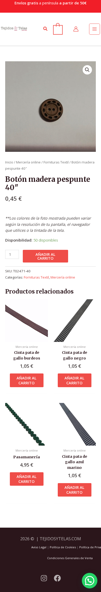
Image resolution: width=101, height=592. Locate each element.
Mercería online (28, 162)
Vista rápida (26, 337)
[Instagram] (43, 578)
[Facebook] (57, 578)
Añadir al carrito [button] (27, 380)
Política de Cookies (63, 547)
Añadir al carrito (45, 256)
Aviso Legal (38, 547)
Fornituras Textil (56, 162)
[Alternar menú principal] (94, 29)
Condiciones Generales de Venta (70, 558)
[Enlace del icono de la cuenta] (76, 29)
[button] (45, 29)
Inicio (9, 162)
